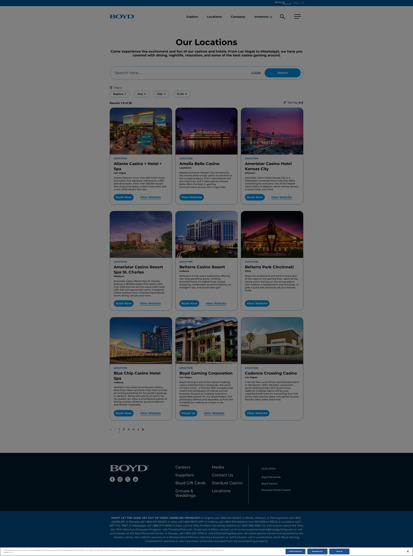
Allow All (339, 551)
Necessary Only (317, 551)
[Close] (407, 551)
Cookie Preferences (295, 551)
